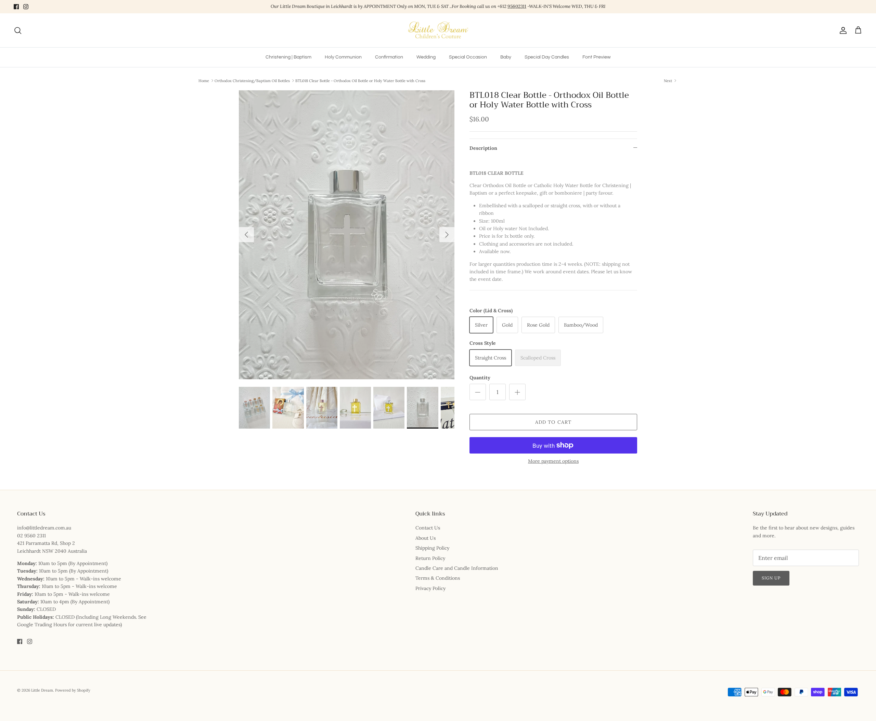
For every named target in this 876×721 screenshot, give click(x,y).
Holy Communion (343, 57)
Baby (505, 57)
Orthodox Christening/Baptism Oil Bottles (252, 80)
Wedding (426, 57)
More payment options (553, 461)
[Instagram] (25, 6)
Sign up (771, 577)
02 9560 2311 (31, 536)
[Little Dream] (438, 30)
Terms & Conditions (437, 578)
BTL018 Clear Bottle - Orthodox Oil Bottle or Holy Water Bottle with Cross (360, 80)
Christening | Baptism (288, 57)
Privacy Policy (430, 588)
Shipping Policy (432, 548)
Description (483, 148)
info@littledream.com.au (44, 528)
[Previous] (246, 234)
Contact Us (427, 528)
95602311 (516, 6)
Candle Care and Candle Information (456, 568)
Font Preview (596, 57)
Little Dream (42, 690)
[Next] (446, 234)
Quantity (479, 378)
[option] (346, 234)
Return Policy (430, 558)
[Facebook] (16, 6)
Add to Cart (553, 422)
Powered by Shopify (72, 690)
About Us (425, 538)
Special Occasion (468, 57)
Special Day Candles (547, 57)
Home (203, 80)
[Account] (841, 30)
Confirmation (389, 57)
